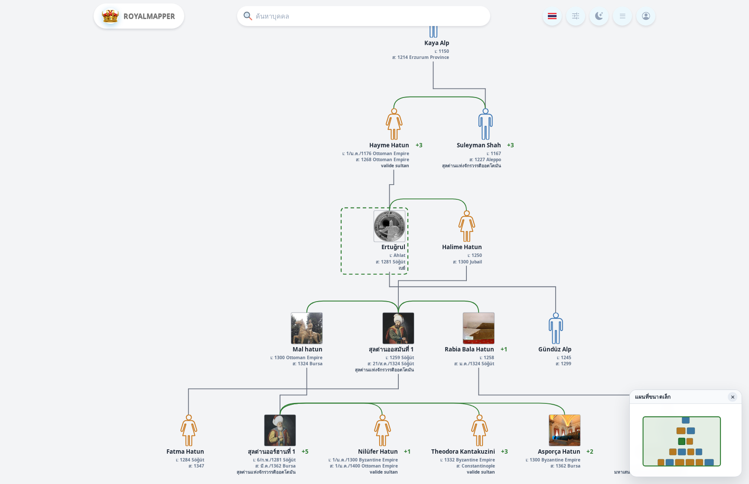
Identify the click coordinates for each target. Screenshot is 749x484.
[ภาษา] (552, 16)
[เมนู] (622, 16)
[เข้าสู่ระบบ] (645, 16)
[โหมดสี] (599, 16)
